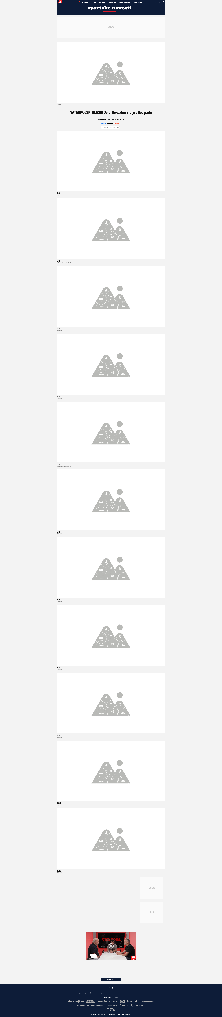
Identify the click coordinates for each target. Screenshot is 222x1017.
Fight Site (138, 2)
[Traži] (163, 2)
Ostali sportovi (125, 2)
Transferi (102, 2)
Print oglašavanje (140, 993)
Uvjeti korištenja (89, 993)
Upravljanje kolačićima (111, 997)
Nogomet (86, 2)
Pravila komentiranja (102, 993)
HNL (94, 2)
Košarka (112, 2)
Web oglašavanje (128, 993)
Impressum (79, 993)
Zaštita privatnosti (115, 993)
